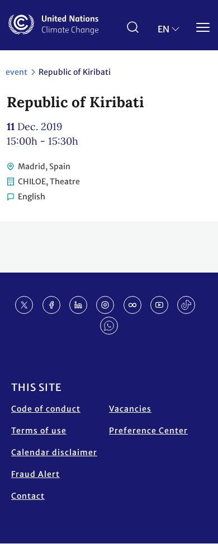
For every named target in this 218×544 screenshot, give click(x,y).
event (16, 72)
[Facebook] (51, 305)
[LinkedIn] (78, 305)
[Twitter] (24, 305)
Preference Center (148, 431)
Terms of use (39, 431)
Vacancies (130, 409)
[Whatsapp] (109, 326)
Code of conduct (45, 409)
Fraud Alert (35, 474)
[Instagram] (105, 305)
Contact (28, 496)
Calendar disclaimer (54, 452)
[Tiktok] (186, 305)
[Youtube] (159, 305)
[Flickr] (132, 305)
